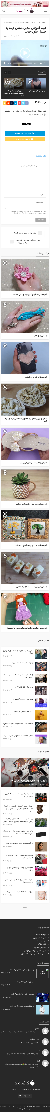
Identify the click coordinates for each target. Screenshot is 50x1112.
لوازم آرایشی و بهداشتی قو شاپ (34, 950)
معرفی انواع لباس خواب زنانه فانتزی (33, 954)
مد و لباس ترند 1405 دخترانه (23, 699)
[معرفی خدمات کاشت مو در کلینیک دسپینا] (41, 739)
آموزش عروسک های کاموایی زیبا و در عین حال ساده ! (27, 628)
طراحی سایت (41, 941)
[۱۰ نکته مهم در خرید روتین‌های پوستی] (41, 846)
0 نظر (5, 36)
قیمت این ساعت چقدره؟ (29, 1042)
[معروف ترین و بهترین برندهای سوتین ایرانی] (41, 871)
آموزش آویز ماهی (40, 336)
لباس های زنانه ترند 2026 (24, 687)
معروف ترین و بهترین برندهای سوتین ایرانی (20, 868)
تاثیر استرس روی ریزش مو (23, 711)
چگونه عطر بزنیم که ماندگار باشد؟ (21, 663)
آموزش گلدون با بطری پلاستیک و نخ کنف (31, 504)
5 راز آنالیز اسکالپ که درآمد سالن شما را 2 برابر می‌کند (18, 676)
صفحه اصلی (42, 22)
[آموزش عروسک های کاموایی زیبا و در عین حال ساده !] (25, 609)
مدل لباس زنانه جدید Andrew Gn (22, 1006)
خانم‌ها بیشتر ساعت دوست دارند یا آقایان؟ (18, 723)
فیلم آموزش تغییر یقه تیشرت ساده (22, 970)
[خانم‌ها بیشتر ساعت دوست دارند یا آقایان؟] (41, 727)
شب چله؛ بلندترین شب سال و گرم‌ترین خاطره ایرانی (19, 795)
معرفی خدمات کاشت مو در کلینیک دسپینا (18, 736)
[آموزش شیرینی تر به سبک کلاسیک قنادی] (25, 568)
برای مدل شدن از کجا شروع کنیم (22, 994)
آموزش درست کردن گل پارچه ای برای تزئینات (30, 294)
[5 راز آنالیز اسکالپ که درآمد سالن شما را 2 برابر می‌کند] (41, 678)
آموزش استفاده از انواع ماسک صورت (20, 892)
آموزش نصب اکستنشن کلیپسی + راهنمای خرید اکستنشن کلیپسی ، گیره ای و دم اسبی (18, 808)
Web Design (41, 934)
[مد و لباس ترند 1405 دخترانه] (41, 703)
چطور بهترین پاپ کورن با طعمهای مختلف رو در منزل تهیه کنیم (14, 93)
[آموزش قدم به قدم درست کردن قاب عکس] (25, 526)
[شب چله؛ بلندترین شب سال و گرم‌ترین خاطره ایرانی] (41, 797)
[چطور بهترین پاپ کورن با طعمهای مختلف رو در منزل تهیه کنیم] (14, 83)
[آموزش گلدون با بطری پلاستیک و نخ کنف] (25, 485)
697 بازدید (31, 784)
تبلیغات (31, 1089)
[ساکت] (41, 63)
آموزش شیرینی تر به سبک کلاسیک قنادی (31, 587)
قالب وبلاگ (42, 944)
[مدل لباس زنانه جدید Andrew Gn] (42, 1009)
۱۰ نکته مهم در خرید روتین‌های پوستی (19, 843)
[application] (25, 53)
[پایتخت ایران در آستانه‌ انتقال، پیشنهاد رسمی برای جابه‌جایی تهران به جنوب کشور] (41, 822)
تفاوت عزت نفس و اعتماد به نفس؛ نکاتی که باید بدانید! (19, 880)
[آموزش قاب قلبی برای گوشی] (36, 83)
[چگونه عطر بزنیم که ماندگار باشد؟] (41, 666)
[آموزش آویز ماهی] (25, 317)
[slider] (22, 63)
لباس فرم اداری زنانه (39, 947)
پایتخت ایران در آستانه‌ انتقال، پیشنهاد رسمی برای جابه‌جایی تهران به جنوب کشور (18, 820)
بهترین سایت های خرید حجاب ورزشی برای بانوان (18, 651)
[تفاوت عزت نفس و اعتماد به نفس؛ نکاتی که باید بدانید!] (41, 883)
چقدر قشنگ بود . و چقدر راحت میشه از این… (21, 1053)
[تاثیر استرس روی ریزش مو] (41, 715)
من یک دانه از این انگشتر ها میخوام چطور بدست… (19, 1031)
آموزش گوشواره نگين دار (25, 982)
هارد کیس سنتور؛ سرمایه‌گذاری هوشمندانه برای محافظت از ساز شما (18, 832)
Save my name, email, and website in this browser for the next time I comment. (28, 212)
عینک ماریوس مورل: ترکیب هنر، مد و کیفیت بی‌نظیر (19, 856)
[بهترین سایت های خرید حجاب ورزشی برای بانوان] (41, 654)
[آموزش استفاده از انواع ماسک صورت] (41, 895)
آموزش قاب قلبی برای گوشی (37, 91)
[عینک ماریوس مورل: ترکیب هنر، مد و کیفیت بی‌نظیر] (41, 859)
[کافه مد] (25, 1082)
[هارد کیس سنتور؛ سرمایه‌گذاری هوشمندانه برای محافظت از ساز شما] (41, 834)
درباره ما (38, 1089)
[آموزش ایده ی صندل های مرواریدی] (25, 444)
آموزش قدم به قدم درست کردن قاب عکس (31, 545)
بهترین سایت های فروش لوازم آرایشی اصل (28, 781)
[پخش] (4, 63)
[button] (25, 53)
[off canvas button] (45, 10)
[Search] (3, 11)
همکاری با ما (22, 1089)
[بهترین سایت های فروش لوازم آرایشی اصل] (25, 772)
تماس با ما (13, 1089)
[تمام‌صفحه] (45, 63)
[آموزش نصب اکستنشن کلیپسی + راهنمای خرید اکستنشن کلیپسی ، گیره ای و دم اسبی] (41, 809)
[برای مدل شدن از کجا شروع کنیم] (42, 997)
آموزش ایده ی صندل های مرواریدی (33, 463)
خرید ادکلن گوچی (39, 937)
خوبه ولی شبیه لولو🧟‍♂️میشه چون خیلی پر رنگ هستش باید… (21, 1066)
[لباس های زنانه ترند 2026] (41, 690)
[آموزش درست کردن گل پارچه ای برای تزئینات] (25, 275)
